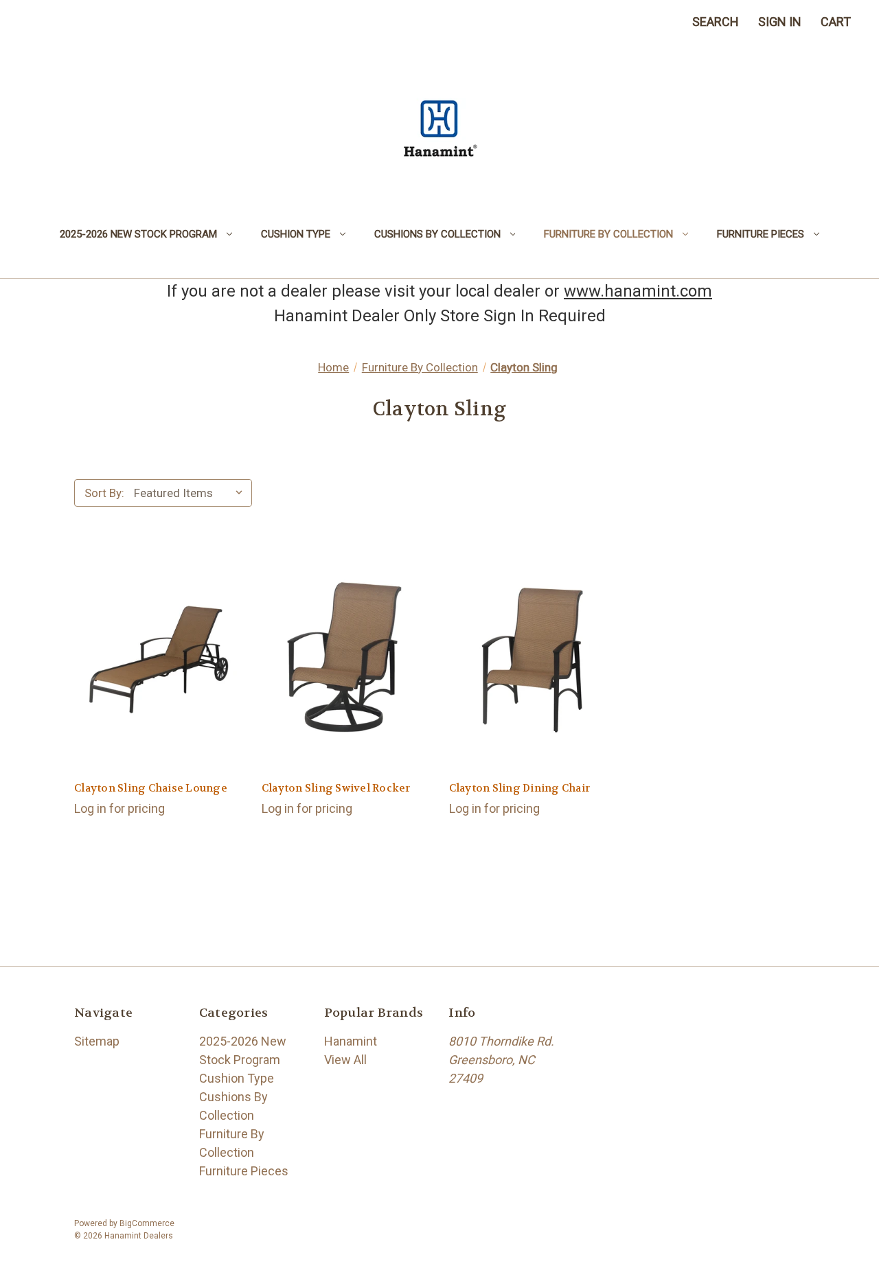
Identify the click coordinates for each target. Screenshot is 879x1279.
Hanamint (350, 1041)
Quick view (158, 644)
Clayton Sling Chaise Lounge (150, 788)
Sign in (779, 21)
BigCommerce (146, 1223)
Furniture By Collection (608, 234)
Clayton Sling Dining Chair (520, 788)
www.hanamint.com (638, 291)
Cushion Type (295, 234)
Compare (154, 675)
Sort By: (104, 493)
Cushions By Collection (437, 234)
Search (715, 21)
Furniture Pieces (760, 234)
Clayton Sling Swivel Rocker (336, 788)
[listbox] (191, 493)
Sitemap (96, 1041)
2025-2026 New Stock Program (138, 234)
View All (345, 1059)
